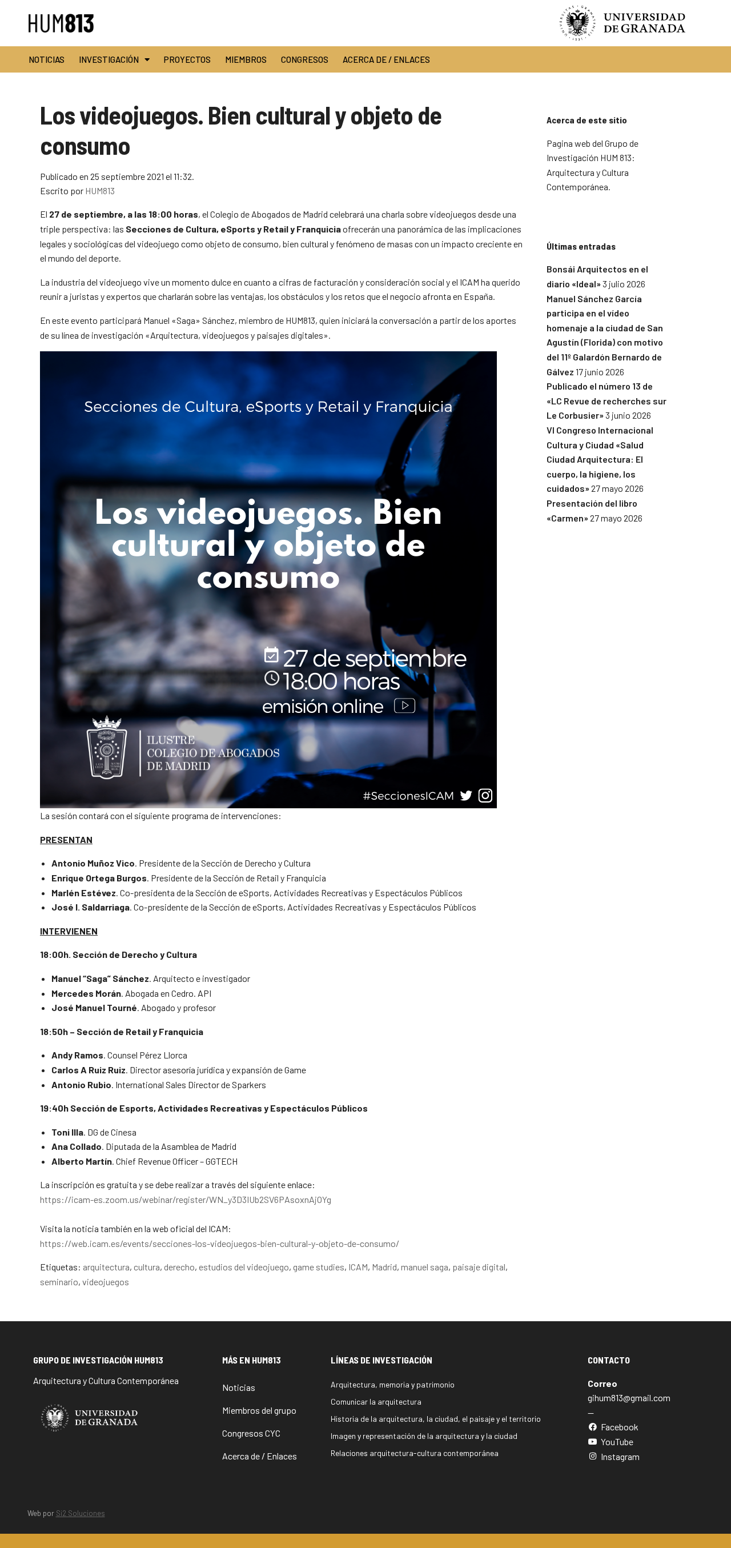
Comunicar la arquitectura (376, 1401)
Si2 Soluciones (80, 1513)
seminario (59, 1281)
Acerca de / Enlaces (386, 59)
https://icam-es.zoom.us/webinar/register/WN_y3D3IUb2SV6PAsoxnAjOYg (185, 1199)
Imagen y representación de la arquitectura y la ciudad (424, 1436)
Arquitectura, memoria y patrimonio (393, 1384)
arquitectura (106, 1266)
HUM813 (100, 190)
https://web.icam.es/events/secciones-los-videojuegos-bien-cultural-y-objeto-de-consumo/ (219, 1243)
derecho (179, 1266)
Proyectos (187, 59)
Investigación (109, 59)
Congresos (304, 59)
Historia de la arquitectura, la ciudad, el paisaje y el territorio (436, 1418)
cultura (147, 1266)
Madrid (384, 1266)
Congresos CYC (251, 1432)
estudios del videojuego (244, 1266)
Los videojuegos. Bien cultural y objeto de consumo (240, 129)
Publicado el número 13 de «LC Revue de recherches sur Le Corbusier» (606, 400)
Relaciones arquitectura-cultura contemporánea (415, 1453)
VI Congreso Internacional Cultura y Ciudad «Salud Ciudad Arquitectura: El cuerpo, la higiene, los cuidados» (600, 459)
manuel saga (424, 1266)
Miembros (246, 59)
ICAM (358, 1266)
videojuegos (105, 1281)
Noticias (47, 59)
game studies (318, 1266)
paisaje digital (478, 1266)
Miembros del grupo (259, 1410)
